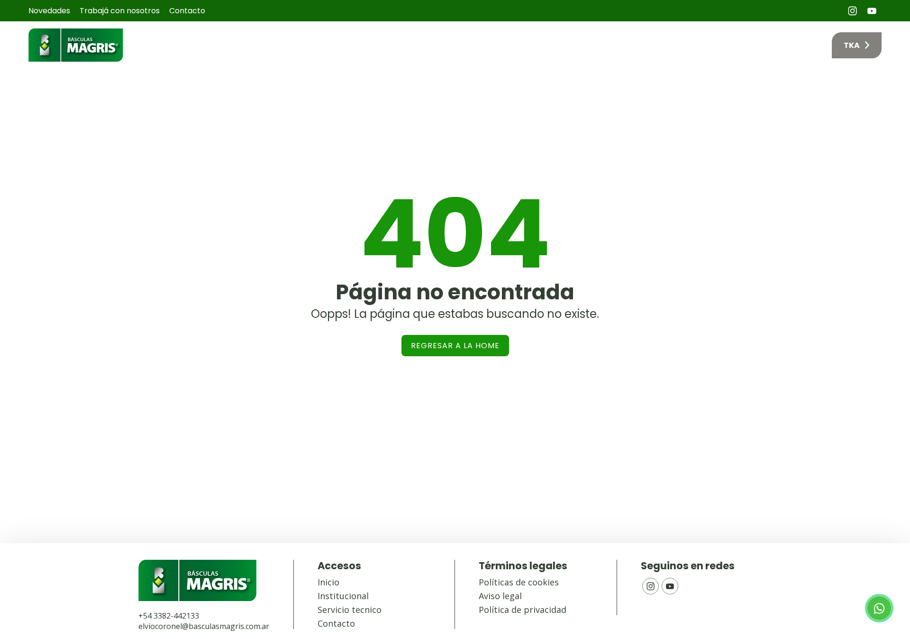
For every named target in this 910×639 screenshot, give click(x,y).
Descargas (793, 45)
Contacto (187, 10)
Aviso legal (500, 596)
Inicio (510, 45)
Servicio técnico (722, 45)
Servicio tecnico (350, 609)
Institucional (343, 596)
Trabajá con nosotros (120, 10)
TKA (852, 45)
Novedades (49, 10)
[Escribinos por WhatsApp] (879, 608)
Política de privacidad (522, 609)
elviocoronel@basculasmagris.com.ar (203, 626)
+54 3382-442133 (168, 616)
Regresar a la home (455, 345)
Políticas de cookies (519, 582)
